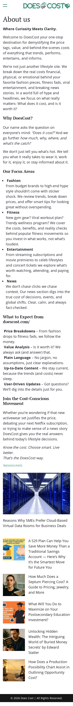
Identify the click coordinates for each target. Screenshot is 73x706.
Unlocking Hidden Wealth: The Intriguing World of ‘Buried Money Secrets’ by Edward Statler (47, 642)
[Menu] (5, 5)
